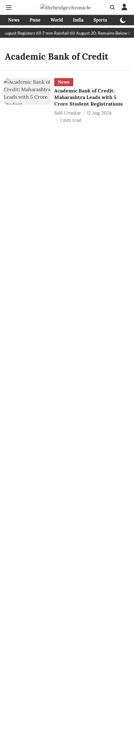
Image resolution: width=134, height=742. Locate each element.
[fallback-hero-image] (29, 100)
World (56, 20)
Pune (35, 20)
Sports (100, 20)
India (78, 20)
